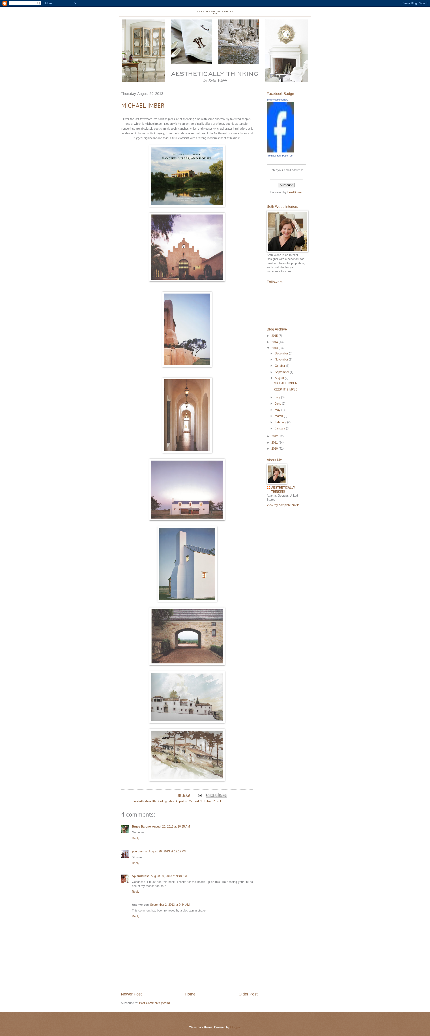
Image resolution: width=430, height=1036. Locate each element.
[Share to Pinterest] (225, 795)
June (278, 403)
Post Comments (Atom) (154, 1003)
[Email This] (208, 795)
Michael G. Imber (200, 801)
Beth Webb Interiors (277, 99)
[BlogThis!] (212, 795)
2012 (275, 436)
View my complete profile (283, 505)
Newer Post (131, 994)
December (282, 353)
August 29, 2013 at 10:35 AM (171, 826)
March (279, 416)
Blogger (235, 1027)
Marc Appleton (177, 801)
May (278, 410)
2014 (275, 342)
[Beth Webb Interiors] (280, 151)
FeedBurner (294, 192)
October (280, 365)
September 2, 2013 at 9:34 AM (170, 904)
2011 (275, 442)
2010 (275, 448)
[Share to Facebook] (220, 795)
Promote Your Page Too (279, 155)
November (282, 359)
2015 (275, 335)
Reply (135, 838)
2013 (275, 348)
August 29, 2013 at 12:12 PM (167, 851)
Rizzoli (217, 801)
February (281, 422)
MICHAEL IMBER (143, 105)
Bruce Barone (141, 826)
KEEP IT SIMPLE (285, 389)
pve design (139, 851)
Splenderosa (140, 876)
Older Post (248, 994)
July (278, 397)
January (280, 428)
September (282, 372)
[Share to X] (216, 795)
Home (190, 994)
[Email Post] (200, 795)
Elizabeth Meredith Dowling (149, 801)
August (280, 378)
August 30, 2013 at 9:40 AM (169, 876)
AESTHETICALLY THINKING (283, 489)
